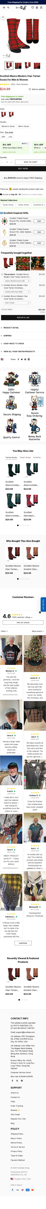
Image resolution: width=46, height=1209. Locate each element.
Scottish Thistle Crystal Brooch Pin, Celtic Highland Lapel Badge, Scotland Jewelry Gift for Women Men (21, 241)
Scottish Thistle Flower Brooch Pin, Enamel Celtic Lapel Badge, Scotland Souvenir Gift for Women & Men (21, 219)
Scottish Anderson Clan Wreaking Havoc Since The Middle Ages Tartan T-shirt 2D (11, 694)
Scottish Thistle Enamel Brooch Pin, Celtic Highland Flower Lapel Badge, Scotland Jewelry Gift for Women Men (21, 230)
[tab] (18, 525)
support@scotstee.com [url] (25, 1032)
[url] (19, 84)
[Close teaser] (40, 612)
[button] (43, 604)
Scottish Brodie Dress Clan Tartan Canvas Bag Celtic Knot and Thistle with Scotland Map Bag (11, 868)
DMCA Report (16, 1185)
